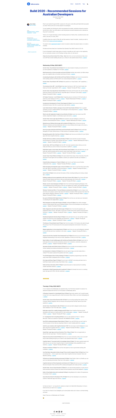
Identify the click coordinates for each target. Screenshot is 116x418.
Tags (84, 4)
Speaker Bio (78, 4)
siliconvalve (63, 413)
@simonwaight (33, 25)
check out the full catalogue (55, 41)
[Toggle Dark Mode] (88, 4)
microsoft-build (31, 31)
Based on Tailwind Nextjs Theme (58, 415)
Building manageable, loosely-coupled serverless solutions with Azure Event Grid (33, 45)
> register (84, 57)
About (71, 4)
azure (34, 32)
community (30, 32)
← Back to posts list (31, 51)
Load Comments (66, 403)
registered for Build (55, 44)
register (59, 387)
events (37, 31)
